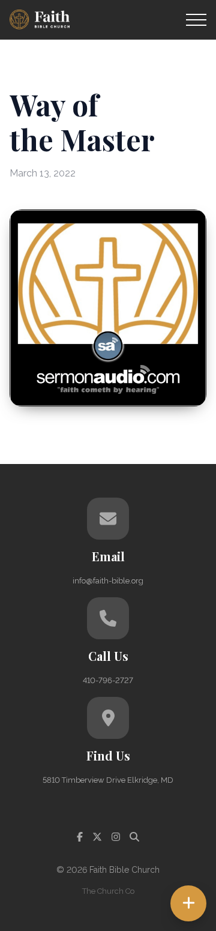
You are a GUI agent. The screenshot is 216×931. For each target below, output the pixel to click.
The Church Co (108, 891)
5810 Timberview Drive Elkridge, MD (108, 780)
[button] (196, 20)
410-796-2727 (108, 680)
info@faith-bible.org (108, 580)
